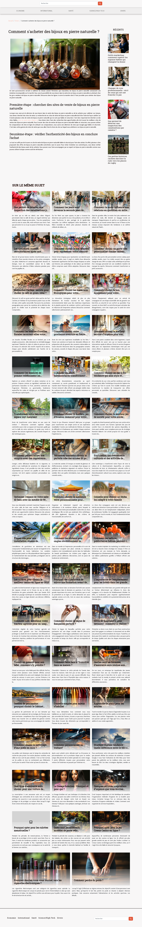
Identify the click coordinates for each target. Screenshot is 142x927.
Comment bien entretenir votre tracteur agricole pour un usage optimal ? (31, 623)
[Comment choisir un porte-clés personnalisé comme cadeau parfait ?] (111, 243)
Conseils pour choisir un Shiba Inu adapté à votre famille (110, 498)
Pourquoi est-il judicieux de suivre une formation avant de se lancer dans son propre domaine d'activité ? (70, 584)
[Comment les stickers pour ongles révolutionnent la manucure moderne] (71, 532)
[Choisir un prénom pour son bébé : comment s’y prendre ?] (31, 656)
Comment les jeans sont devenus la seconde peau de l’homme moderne (69, 210)
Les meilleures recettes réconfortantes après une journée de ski (27, 251)
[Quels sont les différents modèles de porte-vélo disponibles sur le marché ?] (71, 822)
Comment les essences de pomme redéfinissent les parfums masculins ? (27, 375)
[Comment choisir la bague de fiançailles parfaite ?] (71, 615)
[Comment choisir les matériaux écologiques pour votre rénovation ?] (71, 284)
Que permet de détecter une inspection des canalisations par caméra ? (116, 125)
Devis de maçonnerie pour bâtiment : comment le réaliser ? (111, 622)
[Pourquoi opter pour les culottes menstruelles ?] (31, 822)
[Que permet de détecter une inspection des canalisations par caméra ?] (118, 109)
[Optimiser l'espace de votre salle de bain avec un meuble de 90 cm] (31, 491)
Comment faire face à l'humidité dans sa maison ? (71, 663)
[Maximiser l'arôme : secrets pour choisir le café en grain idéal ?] (31, 284)
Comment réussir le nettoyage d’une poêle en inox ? (30, 746)
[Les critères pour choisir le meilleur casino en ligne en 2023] (31, 574)
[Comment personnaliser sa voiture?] (71, 739)
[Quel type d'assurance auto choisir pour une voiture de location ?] (31, 780)
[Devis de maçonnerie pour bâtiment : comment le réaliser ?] (111, 615)
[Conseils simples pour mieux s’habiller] (71, 698)
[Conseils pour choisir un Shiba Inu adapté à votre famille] (111, 491)
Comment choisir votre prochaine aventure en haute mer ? (69, 334)
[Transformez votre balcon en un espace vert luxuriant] (31, 408)
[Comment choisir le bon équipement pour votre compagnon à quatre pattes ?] (111, 284)
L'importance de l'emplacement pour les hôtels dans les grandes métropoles (111, 582)
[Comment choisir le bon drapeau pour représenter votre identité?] (71, 243)
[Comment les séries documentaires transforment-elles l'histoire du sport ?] (71, 367)
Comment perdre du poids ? (88, 880)
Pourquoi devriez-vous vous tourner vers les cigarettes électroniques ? (38, 882)
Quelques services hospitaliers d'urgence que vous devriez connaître (110, 789)
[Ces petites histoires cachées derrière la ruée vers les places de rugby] (118, 144)
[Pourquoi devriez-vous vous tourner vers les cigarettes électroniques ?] (41, 869)
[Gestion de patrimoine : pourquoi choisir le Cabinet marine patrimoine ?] (31, 698)
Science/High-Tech (97, 10)
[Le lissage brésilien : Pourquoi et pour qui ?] (71, 780)
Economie (20, 10)
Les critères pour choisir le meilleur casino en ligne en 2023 (31, 581)
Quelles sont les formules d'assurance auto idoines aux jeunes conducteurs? (109, 665)
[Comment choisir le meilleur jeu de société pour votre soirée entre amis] (111, 408)
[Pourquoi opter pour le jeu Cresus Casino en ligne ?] (111, 822)
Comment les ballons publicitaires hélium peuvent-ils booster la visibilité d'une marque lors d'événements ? (111, 542)
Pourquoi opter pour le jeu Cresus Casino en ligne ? (108, 829)
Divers (122, 10)
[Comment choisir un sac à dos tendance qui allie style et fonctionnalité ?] (111, 367)
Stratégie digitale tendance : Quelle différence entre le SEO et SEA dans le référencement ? (111, 747)
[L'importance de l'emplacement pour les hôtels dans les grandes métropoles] (111, 574)
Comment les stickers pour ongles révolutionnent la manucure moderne (68, 541)
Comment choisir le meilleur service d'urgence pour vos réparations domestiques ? (109, 334)
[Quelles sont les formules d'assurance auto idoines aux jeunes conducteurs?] (111, 656)
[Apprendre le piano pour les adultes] (111, 698)
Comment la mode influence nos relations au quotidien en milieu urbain (111, 210)
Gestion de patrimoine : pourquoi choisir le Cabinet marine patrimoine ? (28, 706)
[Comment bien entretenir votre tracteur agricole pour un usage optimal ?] (31, 615)
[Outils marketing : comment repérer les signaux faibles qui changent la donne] (118, 43)
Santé (70, 10)
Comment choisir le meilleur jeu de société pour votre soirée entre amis (111, 417)
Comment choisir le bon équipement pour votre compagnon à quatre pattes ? (109, 293)
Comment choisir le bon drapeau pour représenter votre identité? (71, 250)
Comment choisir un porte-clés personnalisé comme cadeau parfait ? (110, 251)
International (46, 10)
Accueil (10, 21)
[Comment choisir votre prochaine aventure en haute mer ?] (71, 325)
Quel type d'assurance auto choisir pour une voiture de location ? (28, 789)
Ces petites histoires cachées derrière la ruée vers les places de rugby (117, 159)
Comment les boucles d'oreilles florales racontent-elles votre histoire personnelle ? (30, 334)
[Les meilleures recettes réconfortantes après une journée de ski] (31, 243)
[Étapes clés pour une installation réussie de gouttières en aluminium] (31, 532)
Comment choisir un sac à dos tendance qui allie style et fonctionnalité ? (110, 375)
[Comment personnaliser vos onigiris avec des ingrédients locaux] (31, 450)
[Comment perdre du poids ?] (101, 869)
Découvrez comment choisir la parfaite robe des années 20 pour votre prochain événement (71, 458)
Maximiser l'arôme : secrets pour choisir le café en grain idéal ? (31, 291)
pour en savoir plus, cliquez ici (28, 120)
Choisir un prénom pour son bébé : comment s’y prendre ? (29, 663)
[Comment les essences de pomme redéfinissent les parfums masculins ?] (31, 367)
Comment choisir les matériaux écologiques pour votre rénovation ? (71, 293)
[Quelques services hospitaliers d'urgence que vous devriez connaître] (111, 780)
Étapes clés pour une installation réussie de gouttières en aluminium (27, 541)
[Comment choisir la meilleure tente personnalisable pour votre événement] (71, 491)
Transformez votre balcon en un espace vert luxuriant (31, 415)
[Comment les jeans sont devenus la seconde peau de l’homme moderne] (71, 201)
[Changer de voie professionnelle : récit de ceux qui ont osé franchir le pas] (118, 76)
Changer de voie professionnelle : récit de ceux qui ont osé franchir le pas (118, 91)
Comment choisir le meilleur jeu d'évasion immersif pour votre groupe (71, 417)
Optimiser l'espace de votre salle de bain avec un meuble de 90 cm (31, 499)
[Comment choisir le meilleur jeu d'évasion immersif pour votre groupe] (71, 408)
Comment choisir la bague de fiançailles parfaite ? (69, 622)
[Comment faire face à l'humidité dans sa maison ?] (71, 656)
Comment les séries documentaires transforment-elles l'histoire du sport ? (70, 375)
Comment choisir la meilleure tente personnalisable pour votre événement (70, 499)
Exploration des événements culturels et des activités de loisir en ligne (109, 458)
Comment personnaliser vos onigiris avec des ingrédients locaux (29, 458)
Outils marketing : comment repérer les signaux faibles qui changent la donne (118, 58)
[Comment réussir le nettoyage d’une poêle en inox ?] (31, 739)
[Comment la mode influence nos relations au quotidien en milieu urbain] (111, 201)
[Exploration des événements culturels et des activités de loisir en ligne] (111, 450)
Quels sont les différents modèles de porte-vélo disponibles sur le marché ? (68, 830)
